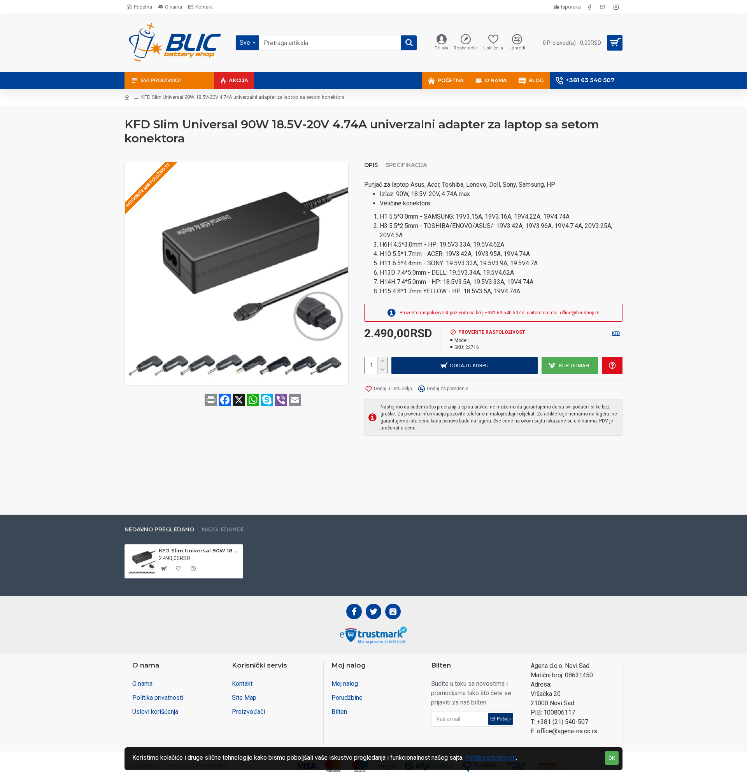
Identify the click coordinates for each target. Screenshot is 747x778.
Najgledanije (223, 529)
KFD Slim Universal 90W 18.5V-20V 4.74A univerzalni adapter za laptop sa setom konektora (199, 550)
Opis (371, 165)
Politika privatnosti (490, 757)
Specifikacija (406, 165)
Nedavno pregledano (159, 529)
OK (611, 758)
